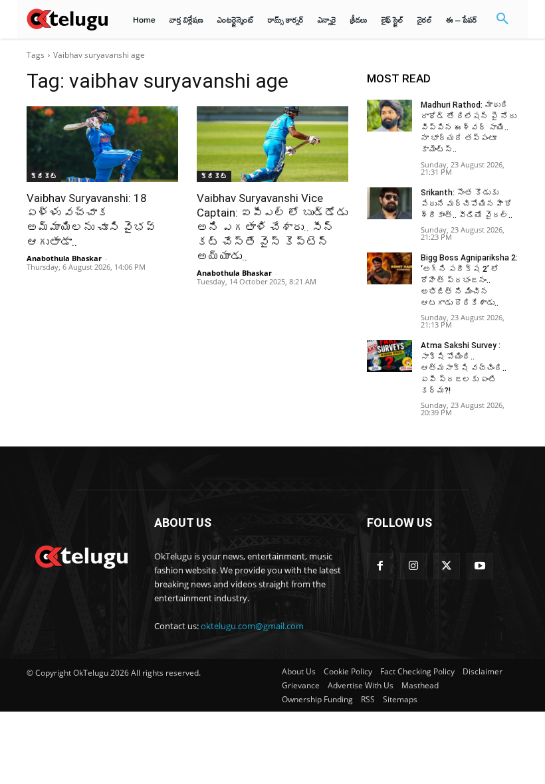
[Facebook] (380, 566)
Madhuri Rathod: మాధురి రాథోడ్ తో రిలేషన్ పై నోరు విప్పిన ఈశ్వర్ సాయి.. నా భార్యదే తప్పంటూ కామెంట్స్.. (468, 127)
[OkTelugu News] (81, 555)
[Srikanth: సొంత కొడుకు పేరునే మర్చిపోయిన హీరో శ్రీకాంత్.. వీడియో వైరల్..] (389, 203)
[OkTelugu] (67, 19)
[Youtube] (480, 566)
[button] (502, 19)
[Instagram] (413, 566)
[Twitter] (446, 566)
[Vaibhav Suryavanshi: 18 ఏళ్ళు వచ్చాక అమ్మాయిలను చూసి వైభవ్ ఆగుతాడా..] (102, 144)
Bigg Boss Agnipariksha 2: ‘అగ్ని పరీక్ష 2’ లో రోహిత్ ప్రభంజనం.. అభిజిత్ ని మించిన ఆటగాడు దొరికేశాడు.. (469, 280)
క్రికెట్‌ (44, 176)
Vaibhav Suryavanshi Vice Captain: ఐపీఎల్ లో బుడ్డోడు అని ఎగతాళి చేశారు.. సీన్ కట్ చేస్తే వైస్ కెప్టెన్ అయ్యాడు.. (272, 227)
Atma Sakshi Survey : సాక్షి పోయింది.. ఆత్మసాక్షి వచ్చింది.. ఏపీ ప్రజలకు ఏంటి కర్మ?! (463, 368)
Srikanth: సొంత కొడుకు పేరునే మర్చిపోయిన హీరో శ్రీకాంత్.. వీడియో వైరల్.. (466, 204)
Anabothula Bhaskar (64, 258)
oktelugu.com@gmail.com (252, 626)
